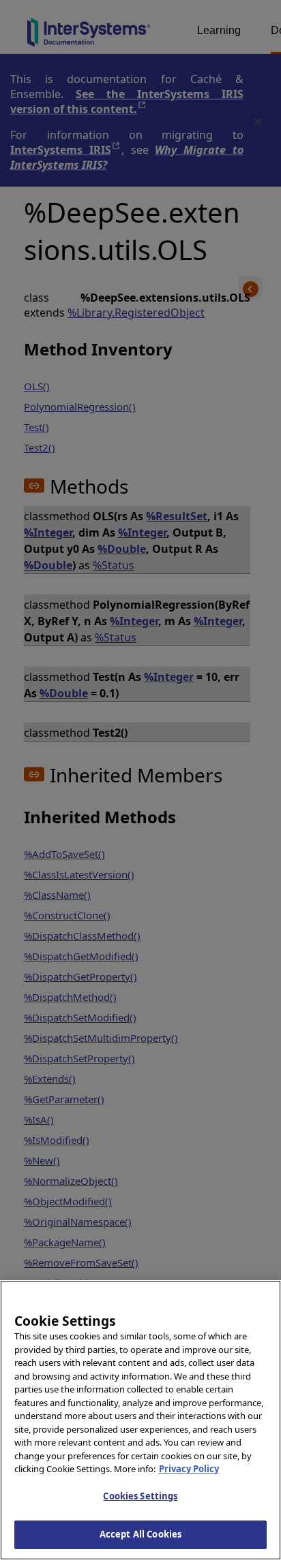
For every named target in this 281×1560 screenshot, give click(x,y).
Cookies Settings (140, 1496)
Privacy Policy (189, 1469)
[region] (140, 1420)
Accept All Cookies (140, 1534)
